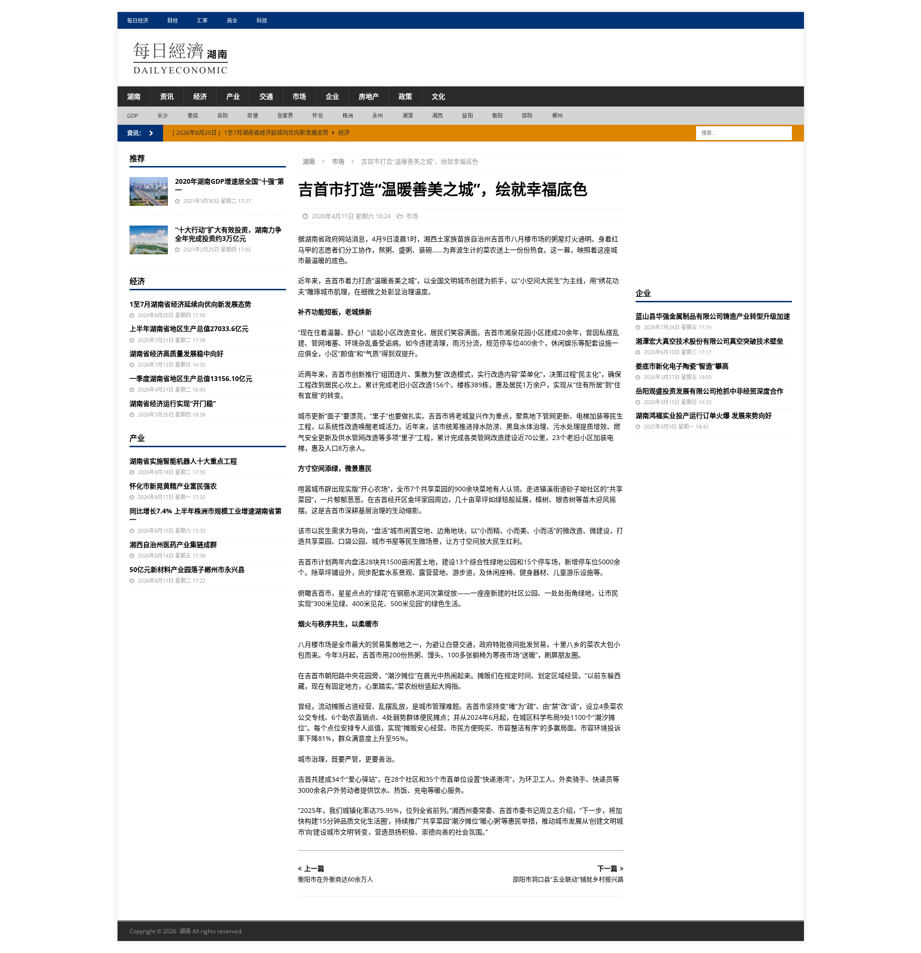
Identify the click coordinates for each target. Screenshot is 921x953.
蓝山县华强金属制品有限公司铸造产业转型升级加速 (713, 316)
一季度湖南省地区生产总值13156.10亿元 (191, 378)
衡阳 (497, 115)
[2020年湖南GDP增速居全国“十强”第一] (149, 191)
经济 (200, 96)
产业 (233, 96)
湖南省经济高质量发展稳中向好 (177, 353)
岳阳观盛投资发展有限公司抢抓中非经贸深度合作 (709, 390)
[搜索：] (744, 132)
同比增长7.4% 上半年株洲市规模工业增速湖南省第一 (206, 515)
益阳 (467, 115)
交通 (266, 96)
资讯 (167, 96)
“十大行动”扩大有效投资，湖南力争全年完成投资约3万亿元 (228, 234)
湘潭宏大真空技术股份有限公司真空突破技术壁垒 (709, 340)
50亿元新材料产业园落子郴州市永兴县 (187, 569)
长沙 (162, 115)
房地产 (369, 96)
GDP (133, 115)
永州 (377, 115)
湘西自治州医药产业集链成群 (173, 544)
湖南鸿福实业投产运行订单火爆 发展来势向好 (704, 415)
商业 (232, 20)
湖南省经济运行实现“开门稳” (173, 403)
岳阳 (222, 115)
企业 (332, 96)
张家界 (285, 115)
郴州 (557, 115)
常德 (252, 115)
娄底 (193, 115)
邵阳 (527, 115)
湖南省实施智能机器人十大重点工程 (183, 460)
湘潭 (407, 115)
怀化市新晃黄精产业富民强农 (173, 485)
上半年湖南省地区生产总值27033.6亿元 (189, 328)
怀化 (317, 115)
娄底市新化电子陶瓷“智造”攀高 (682, 365)
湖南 (134, 96)
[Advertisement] (714, 214)
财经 (172, 20)
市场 (299, 96)
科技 (262, 20)
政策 (405, 96)
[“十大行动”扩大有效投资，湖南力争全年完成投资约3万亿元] (149, 240)
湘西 (437, 115)
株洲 (347, 115)
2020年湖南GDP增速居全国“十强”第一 (229, 185)
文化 (438, 96)
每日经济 (137, 20)
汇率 (202, 20)
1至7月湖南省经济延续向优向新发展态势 (190, 304)
